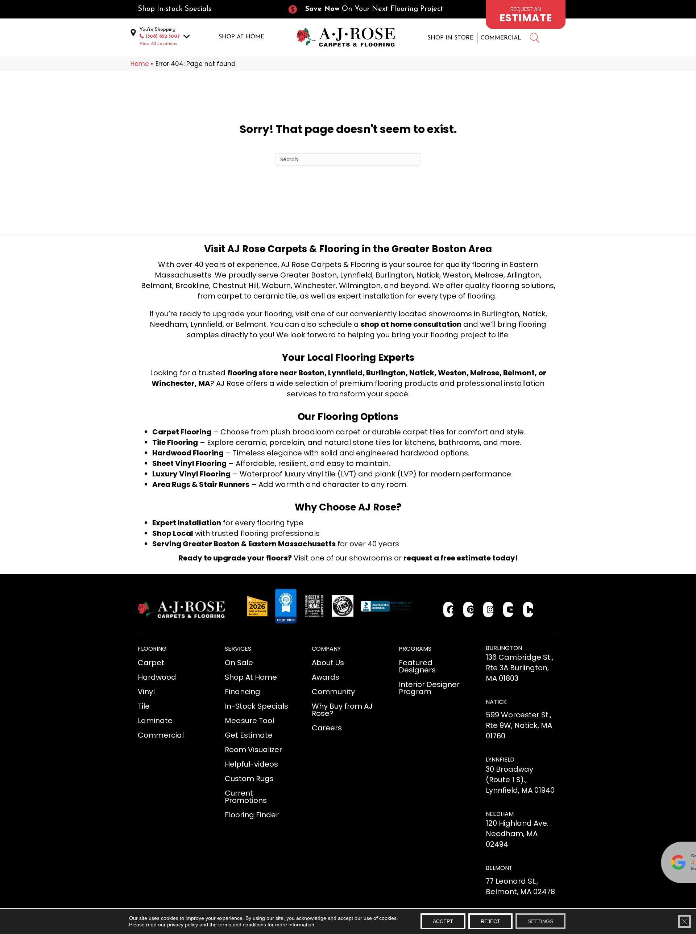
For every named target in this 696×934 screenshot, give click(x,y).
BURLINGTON (504, 648)
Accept (443, 921)
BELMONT (499, 868)
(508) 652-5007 (163, 36)
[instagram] (488, 609)
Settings (540, 921)
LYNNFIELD (500, 759)
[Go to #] (534, 39)
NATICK (496, 702)
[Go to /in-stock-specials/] (205, 9)
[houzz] (528, 609)
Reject (490, 921)
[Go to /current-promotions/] (372, 9)
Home (139, 63)
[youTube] (508, 609)
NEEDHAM (500, 814)
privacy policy (182, 924)
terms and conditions (242, 924)
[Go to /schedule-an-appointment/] (526, 14)
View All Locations (158, 44)
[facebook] (448, 609)
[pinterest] (468, 609)
